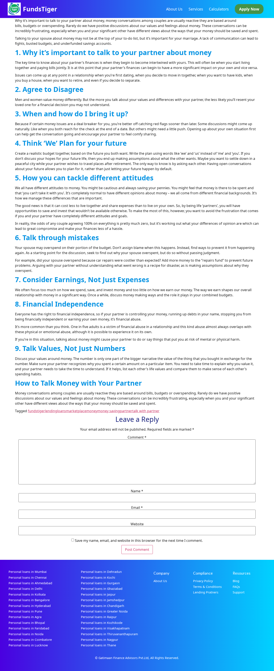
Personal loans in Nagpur (99, 640)
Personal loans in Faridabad (29, 628)
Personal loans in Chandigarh (102, 606)
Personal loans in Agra (25, 617)
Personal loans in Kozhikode (101, 623)
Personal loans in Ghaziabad (101, 589)
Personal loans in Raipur (99, 617)
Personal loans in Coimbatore (30, 640)
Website (137, 524)
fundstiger (36, 411)
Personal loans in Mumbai (28, 572)
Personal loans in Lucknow (28, 645)
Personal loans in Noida (26, 634)
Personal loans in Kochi (98, 577)
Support (238, 592)
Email (137, 507)
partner (126, 411)
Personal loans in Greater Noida (104, 611)
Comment (137, 437)
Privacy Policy (203, 581)
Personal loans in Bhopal (27, 623)
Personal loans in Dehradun (101, 572)
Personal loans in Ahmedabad (30, 583)
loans (61, 411)
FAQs (236, 587)
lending (51, 411)
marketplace (76, 411)
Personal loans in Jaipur (98, 594)
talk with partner (145, 411)
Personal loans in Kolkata (27, 594)
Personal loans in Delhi (25, 589)
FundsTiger (40, 9)
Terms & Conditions (207, 587)
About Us (174, 9)
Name (137, 491)
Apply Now (249, 9)
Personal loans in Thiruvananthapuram (109, 634)
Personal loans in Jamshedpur (103, 600)
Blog (236, 581)
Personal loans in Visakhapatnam (105, 628)
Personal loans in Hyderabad (30, 606)
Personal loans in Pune (25, 611)
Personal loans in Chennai (28, 577)
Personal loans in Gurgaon (100, 583)
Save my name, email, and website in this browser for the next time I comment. (139, 540)
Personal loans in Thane (98, 645)
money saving (108, 411)
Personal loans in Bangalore (29, 600)
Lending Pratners (205, 592)
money (91, 411)
